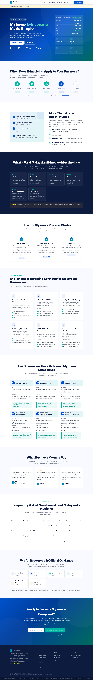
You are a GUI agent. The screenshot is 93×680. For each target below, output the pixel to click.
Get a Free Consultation (36, 630)
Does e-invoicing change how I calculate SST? (23, 530)
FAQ (39, 665)
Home (40, 652)
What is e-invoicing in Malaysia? (19, 520)
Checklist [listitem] (59, 2)
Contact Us (27, 6)
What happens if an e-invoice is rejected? (59, 525)
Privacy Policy (72, 673)
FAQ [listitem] (71, 2)
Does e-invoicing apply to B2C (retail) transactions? (61, 541)
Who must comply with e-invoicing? (57, 520)
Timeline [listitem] (44, 2)
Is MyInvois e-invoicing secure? (56, 536)
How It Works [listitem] (52, 2)
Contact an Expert (74, 660)
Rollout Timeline (42, 655)
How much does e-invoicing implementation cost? (24, 536)
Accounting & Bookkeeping (76, 655)
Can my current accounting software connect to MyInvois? (26, 525)
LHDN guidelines (65, 95)
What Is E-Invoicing (43, 657)
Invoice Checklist (42, 660)
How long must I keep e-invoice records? (59, 530)
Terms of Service (79, 673)
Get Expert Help (78, 2)
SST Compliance (74, 657)
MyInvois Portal (57, 655)
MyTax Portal (57, 660)
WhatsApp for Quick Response (55, 630)
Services (41, 662)
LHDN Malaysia (57, 652)
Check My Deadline (17, 42)
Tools (40, 667)
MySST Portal (57, 657)
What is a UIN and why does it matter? (21, 541)
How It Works (29, 42)
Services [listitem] (66, 2)
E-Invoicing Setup (74, 652)
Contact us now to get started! (16, 663)
